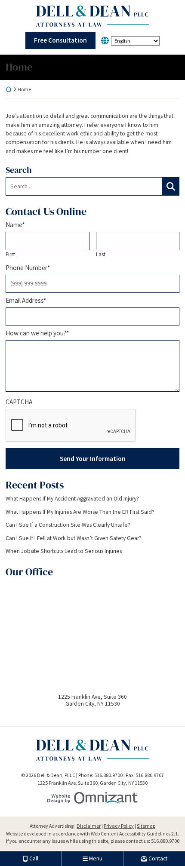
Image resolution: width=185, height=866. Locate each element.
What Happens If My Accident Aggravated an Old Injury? (72, 498)
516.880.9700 (165, 841)
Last (100, 254)
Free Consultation (60, 40)
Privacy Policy (119, 826)
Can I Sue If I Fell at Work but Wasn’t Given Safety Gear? (74, 538)
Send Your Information (93, 458)
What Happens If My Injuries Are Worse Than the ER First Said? (80, 512)
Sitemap (146, 826)
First (10, 254)
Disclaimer (89, 826)
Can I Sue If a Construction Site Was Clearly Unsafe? (68, 525)
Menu (95, 858)
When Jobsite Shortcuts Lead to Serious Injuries (64, 551)
